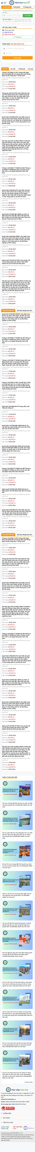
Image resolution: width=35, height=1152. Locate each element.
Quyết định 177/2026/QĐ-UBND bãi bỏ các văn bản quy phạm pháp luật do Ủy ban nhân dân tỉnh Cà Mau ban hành (16, 427)
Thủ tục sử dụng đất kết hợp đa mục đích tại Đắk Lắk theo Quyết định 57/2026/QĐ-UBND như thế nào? (17, 804)
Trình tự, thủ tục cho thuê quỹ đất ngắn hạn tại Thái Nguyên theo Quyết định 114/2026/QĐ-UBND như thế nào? (16, 895)
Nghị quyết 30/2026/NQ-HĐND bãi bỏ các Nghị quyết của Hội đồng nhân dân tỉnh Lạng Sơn (16, 490)
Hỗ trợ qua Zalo (9, 30)
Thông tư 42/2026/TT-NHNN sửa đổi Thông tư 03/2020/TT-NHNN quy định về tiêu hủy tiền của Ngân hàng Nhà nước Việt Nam (16, 470)
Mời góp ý (18, 37)
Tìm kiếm (28, 15)
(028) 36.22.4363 (10, 1101)
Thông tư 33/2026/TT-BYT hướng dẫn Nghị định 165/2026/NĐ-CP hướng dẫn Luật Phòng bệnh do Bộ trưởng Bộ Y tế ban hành (16, 74)
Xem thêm (29, 1082)
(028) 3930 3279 (16, 1104)
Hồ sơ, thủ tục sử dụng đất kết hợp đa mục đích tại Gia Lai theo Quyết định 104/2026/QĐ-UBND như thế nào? (17, 865)
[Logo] (8, 1089)
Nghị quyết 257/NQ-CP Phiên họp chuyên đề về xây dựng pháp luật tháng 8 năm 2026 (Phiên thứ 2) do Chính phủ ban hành (16, 261)
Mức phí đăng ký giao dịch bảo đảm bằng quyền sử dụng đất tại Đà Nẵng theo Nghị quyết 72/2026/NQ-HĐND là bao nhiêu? (17, 954)
